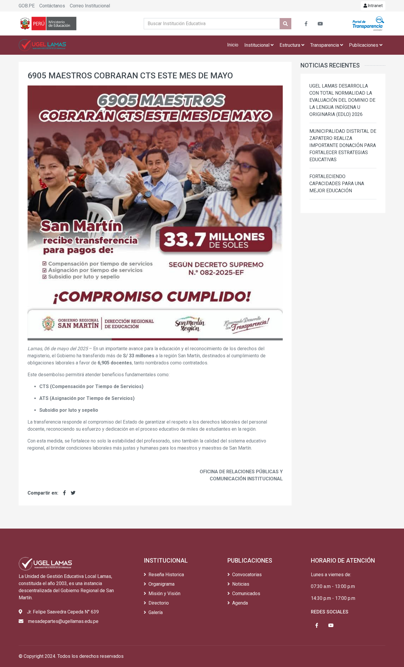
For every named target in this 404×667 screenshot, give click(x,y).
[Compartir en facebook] (64, 493)
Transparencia (325, 45)
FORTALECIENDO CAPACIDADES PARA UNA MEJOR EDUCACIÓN (336, 183)
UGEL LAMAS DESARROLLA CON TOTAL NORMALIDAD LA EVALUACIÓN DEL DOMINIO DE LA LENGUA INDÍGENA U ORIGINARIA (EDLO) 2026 (342, 100)
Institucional (257, 45)
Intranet (375, 5)
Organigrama (161, 584)
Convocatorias (247, 574)
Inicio (232, 45)
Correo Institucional (90, 6)
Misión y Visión (164, 593)
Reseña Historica (166, 574)
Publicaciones (364, 45)
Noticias (240, 584)
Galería (155, 612)
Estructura (290, 45)
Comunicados (246, 593)
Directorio (158, 603)
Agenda (240, 603)
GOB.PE (27, 6)
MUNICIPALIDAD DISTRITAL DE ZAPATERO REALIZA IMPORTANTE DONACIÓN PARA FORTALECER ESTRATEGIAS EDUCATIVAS (342, 145)
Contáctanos (52, 6)
